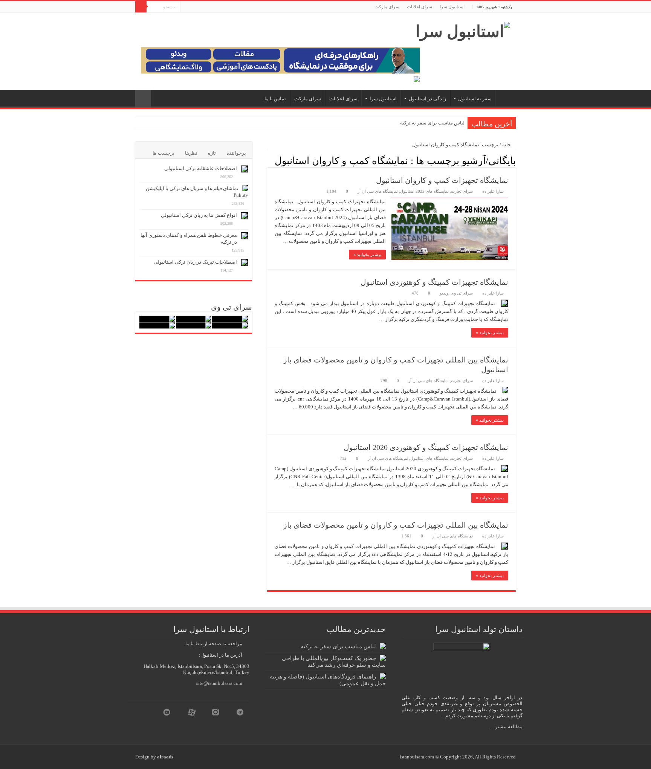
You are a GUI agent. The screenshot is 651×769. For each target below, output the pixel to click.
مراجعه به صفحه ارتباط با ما (213, 643)
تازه (212, 153)
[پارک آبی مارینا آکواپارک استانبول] (194, 319)
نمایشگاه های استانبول (429, 458)
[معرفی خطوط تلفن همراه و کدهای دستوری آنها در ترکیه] (244, 235)
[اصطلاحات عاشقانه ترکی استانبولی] (244, 169)
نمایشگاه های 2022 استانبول (424, 191)
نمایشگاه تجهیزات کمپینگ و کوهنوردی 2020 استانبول (426, 447)
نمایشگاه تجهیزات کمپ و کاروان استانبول (442, 180)
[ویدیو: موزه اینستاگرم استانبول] (157, 325)
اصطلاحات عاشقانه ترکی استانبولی (200, 168)
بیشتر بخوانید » (367, 254)
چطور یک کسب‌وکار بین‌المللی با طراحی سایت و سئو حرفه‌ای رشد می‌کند (334, 661)
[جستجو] (141, 6)
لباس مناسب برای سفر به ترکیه (432, 123)
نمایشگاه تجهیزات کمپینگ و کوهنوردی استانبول (434, 282)
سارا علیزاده (493, 191)
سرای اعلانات (419, 6)
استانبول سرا (452, 6)
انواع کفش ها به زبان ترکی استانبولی (199, 215)
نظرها (191, 153)
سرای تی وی (462, 293)
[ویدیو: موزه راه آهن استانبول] (194, 325)
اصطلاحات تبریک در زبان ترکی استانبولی (195, 262)
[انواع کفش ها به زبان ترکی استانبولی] (244, 215)
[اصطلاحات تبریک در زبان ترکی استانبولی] (244, 262)
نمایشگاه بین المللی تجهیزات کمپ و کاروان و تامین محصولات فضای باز (395, 525)
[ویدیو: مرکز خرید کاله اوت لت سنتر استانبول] (230, 325)
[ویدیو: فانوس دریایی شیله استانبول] (157, 319)
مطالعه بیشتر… (506, 726)
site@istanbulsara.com (219, 683)
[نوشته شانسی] (143, 98)
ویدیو (444, 293)
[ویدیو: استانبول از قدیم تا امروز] (230, 319)
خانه (507, 144)
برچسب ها (163, 153)
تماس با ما (275, 98)
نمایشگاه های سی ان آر (378, 191)
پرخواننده (236, 153)
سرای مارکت (386, 6)
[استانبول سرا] (463, 29)
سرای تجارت (462, 191)
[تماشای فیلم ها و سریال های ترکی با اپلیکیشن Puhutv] (245, 188)
